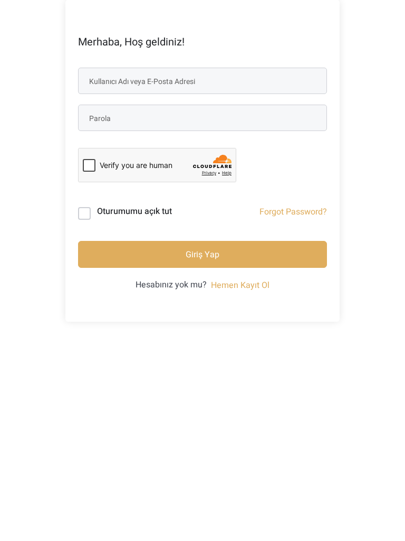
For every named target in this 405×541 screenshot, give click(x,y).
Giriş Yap (202, 254)
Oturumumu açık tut (134, 211)
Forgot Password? (293, 212)
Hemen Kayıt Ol (240, 285)
